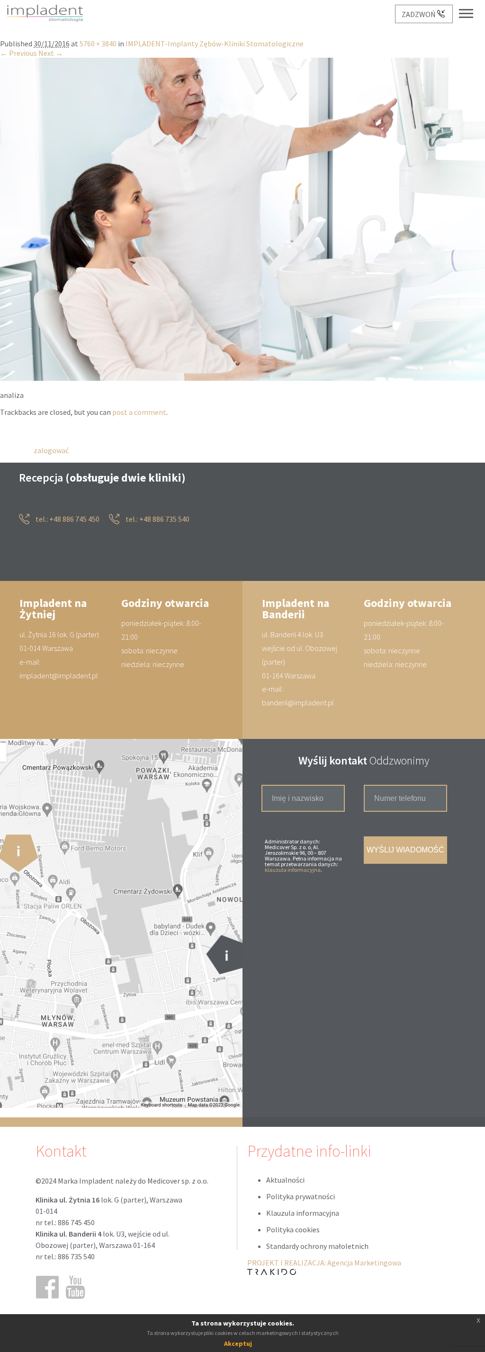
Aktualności (285, 1180)
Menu (470, 6)
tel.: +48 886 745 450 (66, 519)
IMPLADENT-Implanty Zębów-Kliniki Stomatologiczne (215, 44)
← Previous (18, 53)
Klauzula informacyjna (302, 1213)
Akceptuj (238, 1343)
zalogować (51, 450)
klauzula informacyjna (293, 870)
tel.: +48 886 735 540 (156, 519)
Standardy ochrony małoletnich (317, 1246)
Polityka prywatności (300, 1197)
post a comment (139, 412)
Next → (50, 53)
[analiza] (242, 378)
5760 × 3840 (98, 44)
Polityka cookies (293, 1230)
